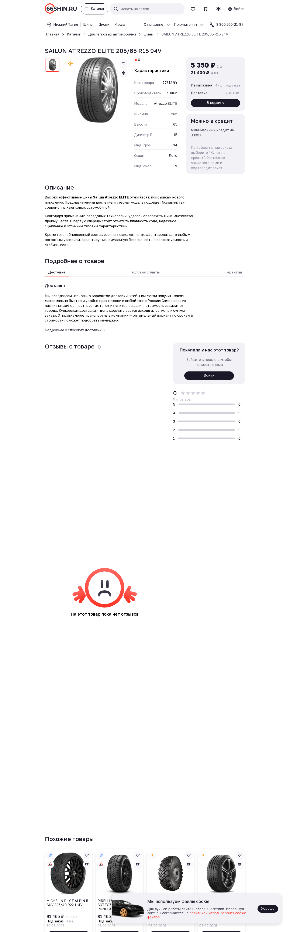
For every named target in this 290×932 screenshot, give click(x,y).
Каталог (74, 34)
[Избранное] (193, 9)
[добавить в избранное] (123, 63)
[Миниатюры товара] (52, 65)
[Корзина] (205, 9)
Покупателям (185, 24)
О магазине (153, 24)
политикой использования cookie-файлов (197, 915)
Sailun (172, 93)
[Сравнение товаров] (218, 9)
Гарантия (233, 272)
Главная (52, 34)
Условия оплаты (145, 272)
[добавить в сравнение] (123, 73)
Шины (149, 34)
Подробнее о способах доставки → (75, 330)
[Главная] (61, 8)
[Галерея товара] (97, 90)
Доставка (56, 272)
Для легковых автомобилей (112, 34)
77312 (167, 83)
